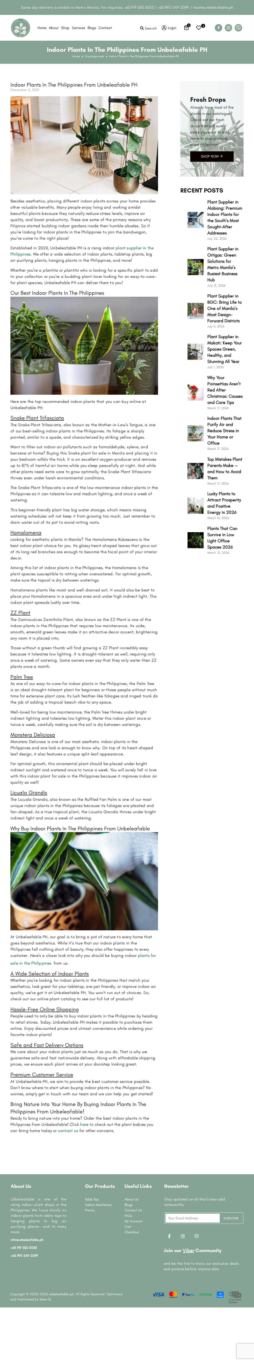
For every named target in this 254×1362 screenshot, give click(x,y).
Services (78, 28)
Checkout (132, 1232)
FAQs (128, 1215)
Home (41, 28)
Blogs (92, 28)
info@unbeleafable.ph (27, 1239)
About (54, 28)
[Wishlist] (198, 27)
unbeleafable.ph (61, 1294)
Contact (105, 28)
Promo (90, 1210)
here (84, 1124)
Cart (128, 1226)
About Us (131, 1199)
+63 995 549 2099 (173, 7)
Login (172, 28)
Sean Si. (45, 1299)
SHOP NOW (210, 156)
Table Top (92, 1199)
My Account (134, 1221)
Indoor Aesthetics (98, 1204)
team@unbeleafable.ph (213, 7)
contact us (68, 1130)
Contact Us (133, 1210)
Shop (65, 28)
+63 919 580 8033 (139, 7)
